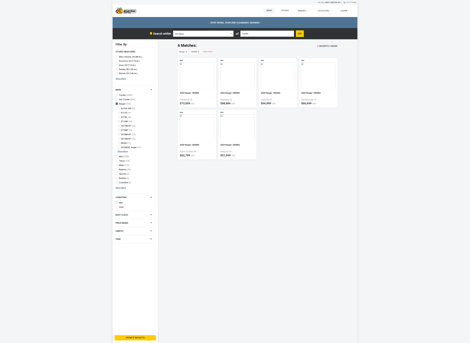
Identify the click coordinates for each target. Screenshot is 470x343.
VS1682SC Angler (131, 147)
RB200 (126, 143)
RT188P (126, 130)
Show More (121, 79)
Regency (125, 169)
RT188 (126, 117)
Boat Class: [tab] (122, 215)
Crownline (125, 182)
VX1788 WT (128, 126)
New (121, 203)
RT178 (126, 113)
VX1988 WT (128, 139)
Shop (269, 11)
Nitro (124, 156)
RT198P (126, 121)
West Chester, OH (130, 57)
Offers (285, 11)
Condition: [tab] (121, 197)
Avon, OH (127, 65)
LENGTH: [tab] (120, 231)
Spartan (124, 174)
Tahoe (124, 161)
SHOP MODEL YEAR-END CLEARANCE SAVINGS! (235, 23)
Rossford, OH (129, 61)
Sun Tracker (127, 99)
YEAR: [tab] (118, 239)
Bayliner (124, 178)
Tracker (125, 95)
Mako (124, 165)
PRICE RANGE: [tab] (122, 223)
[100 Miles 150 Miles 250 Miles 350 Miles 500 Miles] (203, 34)
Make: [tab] (118, 90)
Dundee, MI (128, 69)
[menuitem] (327, 46)
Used (121, 207)
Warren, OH (128, 73)
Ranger (125, 104)
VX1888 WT (128, 134)
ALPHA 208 (128, 108)
